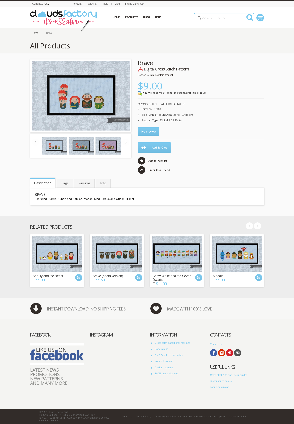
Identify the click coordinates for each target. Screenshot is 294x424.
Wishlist (92, 3)
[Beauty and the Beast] (57, 254)
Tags (65, 183)
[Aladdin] (237, 254)
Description (42, 183)
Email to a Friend (159, 170)
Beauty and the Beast (48, 276)
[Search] (249, 19)
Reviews (84, 183)
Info (103, 183)
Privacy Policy (143, 416)
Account (77, 3)
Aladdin (218, 276)
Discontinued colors (221, 381)
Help (105, 3)
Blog (117, 3)
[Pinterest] (229, 352)
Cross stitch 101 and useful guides (228, 375)
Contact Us (186, 416)
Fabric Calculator (134, 3)
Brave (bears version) (108, 276)
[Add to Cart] (78, 277)
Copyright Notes (237, 416)
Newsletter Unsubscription (210, 416)
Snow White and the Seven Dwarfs (172, 277)
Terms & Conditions (165, 416)
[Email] (237, 352)
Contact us (216, 344)
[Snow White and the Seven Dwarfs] (177, 254)
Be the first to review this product (155, 75)
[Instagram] (221, 352)
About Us (127, 416)
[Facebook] (213, 352)
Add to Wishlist (157, 160)
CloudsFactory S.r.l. (58, 412)
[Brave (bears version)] (117, 254)
